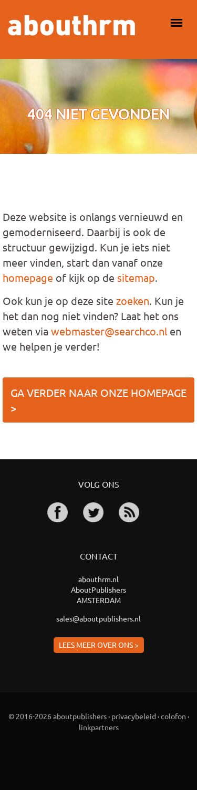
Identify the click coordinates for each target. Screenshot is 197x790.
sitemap (136, 277)
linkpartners (99, 727)
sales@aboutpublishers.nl (98, 618)
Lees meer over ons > (99, 644)
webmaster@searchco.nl (109, 331)
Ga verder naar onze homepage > (98, 400)
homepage (28, 277)
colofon (173, 716)
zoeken (132, 300)
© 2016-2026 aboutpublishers (57, 716)
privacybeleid (133, 716)
